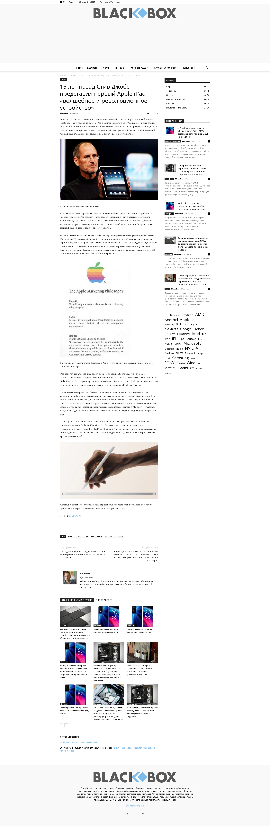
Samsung (119, 536)
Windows (194, 362)
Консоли (188, 67)
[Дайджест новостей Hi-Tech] (135, 13)
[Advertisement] (135, 43)
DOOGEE (186, 325)
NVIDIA (191, 348)
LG (200, 338)
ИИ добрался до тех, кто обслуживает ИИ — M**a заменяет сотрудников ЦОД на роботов (193, 132)
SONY (170, 362)
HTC (172, 334)
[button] (206, 68)
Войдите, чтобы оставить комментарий (79, 742)
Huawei (183, 333)
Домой (63, 75)
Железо (119, 67)
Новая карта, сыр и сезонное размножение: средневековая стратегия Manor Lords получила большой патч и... (194, 280)
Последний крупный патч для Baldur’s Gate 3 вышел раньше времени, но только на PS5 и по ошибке (82, 554)
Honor (199, 329)
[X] (135, 813)
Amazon (71, 536)
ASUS (196, 319)
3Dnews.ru (75, 515)
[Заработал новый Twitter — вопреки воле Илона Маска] (109, 616)
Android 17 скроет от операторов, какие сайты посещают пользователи (191, 206)
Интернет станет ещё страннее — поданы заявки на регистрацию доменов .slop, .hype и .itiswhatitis (192, 170)
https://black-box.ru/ (86, 577)
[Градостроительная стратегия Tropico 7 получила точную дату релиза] (75, 694)
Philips (200, 353)
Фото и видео (138, 67)
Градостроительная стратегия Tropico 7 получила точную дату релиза (74, 710)
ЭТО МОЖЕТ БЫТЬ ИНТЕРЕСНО (77, 600)
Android (171, 319)
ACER (168, 314)
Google (186, 329)
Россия (199, 368)
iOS (86, 536)
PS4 (167, 358)
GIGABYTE (171, 329)
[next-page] (66, 725)
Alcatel (177, 315)
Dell (178, 324)
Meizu (178, 343)
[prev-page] (61, 725)
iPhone (178, 338)
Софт (106, 67)
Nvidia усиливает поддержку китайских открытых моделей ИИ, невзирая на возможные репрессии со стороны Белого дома (73, 671)
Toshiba (180, 363)
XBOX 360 (170, 368)
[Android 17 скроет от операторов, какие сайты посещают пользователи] (170, 206)
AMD (199, 314)
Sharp (194, 358)
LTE (206, 338)
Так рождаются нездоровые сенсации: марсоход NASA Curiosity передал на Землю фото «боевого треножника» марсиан (193, 244)
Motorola (169, 348)
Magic (99, 536)
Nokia (179, 348)
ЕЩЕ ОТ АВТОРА (104, 600)
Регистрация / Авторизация (110, 2)
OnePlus (169, 353)
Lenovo (191, 338)
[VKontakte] (142, 813)
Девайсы (92, 67)
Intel (196, 333)
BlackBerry (169, 324)
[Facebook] (127, 813)
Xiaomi (182, 367)
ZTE (192, 368)
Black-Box (64, 113)
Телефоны (169, 179)
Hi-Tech (79, 67)
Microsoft (108, 536)
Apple (80, 536)
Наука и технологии (164, 67)
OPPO (179, 353)
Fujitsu (194, 324)
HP (166, 334)
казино (168, 373)
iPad (92, 536)
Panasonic (190, 353)
